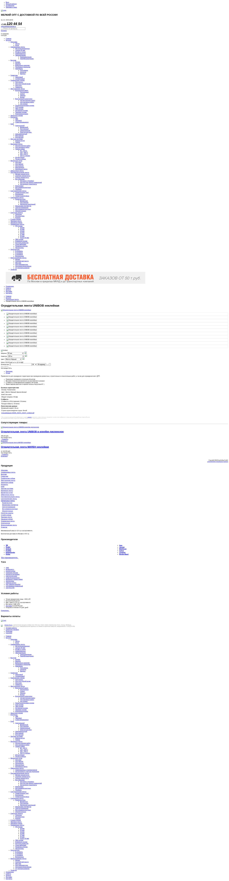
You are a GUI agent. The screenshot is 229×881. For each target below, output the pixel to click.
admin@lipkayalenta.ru (8, 26)
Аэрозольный (19, 125)
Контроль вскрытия (21, 243)
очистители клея (11, 576)
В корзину (41, 364)
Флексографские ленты (18, 258)
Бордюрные (19, 194)
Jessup (122, 547)
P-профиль (19, 253)
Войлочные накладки (22, 65)
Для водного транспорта (28, 184)
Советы (8, 288)
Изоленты (13, 117)
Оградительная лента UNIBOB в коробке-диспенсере (32, 431)
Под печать (19, 82)
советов (29, 417)
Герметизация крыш (22, 196)
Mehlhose (122, 549)
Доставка (9, 291)
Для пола (18, 85)
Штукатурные (19, 157)
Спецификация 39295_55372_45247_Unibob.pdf (17, 413)
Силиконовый (20, 79)
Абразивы (13, 42)
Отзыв (8, 373)
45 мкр (22, 233)
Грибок (17, 142)
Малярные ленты (16, 144)
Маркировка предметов (23, 206)
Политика (9, 631)
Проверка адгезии (21, 246)
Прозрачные (24, 92)
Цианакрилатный (21, 134)
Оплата (8, 290)
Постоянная (24, 202)
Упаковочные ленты (17, 224)
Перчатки (18, 214)
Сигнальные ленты (16, 197)
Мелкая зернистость (22, 174)
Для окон (18, 162)
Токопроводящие (26, 57)
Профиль (18, 189)
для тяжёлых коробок (13, 584)
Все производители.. (9, 558)
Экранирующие (20, 55)
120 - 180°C (24, 152)
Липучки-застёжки (16, 139)
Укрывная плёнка (16, 223)
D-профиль (19, 254)
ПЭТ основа (19, 107)
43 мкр (22, 231)
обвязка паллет (11, 583)
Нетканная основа (21, 110)
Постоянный (24, 129)
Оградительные (20, 211)
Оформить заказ (11, 7)
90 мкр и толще (20, 52)
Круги (17, 45)
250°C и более (25, 156)
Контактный (19, 137)
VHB (7, 568)
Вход (7, 2)
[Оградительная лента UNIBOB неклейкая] (21, 314)
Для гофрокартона (21, 264)
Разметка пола (20, 199)
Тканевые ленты (16, 221)
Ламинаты (18, 87)
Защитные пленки (16, 115)
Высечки (13, 60)
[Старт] (2, 29)
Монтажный (19, 135)
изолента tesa (10, 571)
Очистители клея (26, 132)
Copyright (9, 633)
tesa (120, 545)
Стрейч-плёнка (15, 219)
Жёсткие (18, 263)
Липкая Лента (8, 625)
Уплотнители (14, 249)
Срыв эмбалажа (20, 244)
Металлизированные (22, 48)
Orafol (8, 547)
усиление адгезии (12, 573)
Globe (8, 554)
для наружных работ (27, 102)
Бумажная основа (21, 241)
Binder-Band (123, 554)
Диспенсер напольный (27, 204)
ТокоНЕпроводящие (27, 59)
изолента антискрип (13, 574)
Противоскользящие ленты (19, 172)
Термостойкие (20, 149)
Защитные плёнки (7, 482)
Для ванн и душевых (27, 181)
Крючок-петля (20, 141)
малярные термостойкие (14, 579)
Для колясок (19, 166)
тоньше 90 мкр (20, 50)
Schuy (121, 551)
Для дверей (19, 164)
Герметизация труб (22, 192)
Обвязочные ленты (17, 171)
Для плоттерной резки (23, 84)
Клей (12, 124)
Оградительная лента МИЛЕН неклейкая (25, 447)
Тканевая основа (21, 112)
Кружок (17, 62)
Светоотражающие (21, 207)
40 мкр (22, 229)
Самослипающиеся (22, 122)
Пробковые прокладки (22, 67)
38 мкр (22, 228)
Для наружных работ (22, 147)
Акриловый (19, 77)
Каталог (8, 40)
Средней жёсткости (22, 261)
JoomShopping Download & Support (217, 461)
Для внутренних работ (23, 146)
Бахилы (18, 217)
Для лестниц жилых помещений (31, 182)
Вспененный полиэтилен (23, 99)
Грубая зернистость (22, 177)
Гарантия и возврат (12, 629)
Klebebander (10, 552)
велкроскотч (10, 569)
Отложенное (10, 5)
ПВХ (16, 119)
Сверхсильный (25, 130)
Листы (17, 43)
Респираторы (19, 216)
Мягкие (17, 259)
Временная (24, 201)
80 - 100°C (23, 151)
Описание (9, 371)
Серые (22, 94)
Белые (22, 97)
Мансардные (19, 167)
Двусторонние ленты (17, 89)
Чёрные (22, 95)
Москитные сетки (16, 161)
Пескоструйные (20, 159)
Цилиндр (23, 72)
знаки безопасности (12, 578)
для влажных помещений (14, 586)
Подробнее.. (5, 610)
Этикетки (13, 269)
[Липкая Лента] (114, 10)
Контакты (9, 293)
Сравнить (5, 439)
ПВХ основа (19, 109)
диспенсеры (10, 581)
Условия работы (11, 628)
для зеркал (24, 104)
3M (7, 545)
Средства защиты (16, 212)
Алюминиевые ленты (17, 47)
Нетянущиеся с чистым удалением (27, 771)
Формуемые (19, 186)
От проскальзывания (22, 268)
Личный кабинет (11, 4)
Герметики (14, 75)
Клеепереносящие (21, 114)
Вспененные (19, 256)
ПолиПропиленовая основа (24, 105)
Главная (8, 38)
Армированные (20, 54)
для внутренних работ (27, 100)
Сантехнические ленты (18, 191)
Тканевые (18, 120)
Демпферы (19, 69)
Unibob (8, 549)
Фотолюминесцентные (23, 187)
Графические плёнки (17, 80)
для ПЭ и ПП (10, 588)
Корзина (4, 31)
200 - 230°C (24, 154)
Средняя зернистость (22, 176)
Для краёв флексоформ (23, 266)
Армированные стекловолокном (26, 770)
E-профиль (19, 251)
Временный (24, 127)
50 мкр (22, 236)
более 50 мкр (24, 238)
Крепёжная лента (21, 169)
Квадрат (18, 64)
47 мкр (22, 234)
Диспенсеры (19, 248)
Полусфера (24, 70)
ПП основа (19, 226)
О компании (10, 286)
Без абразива (20, 179)
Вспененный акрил (21, 90)
